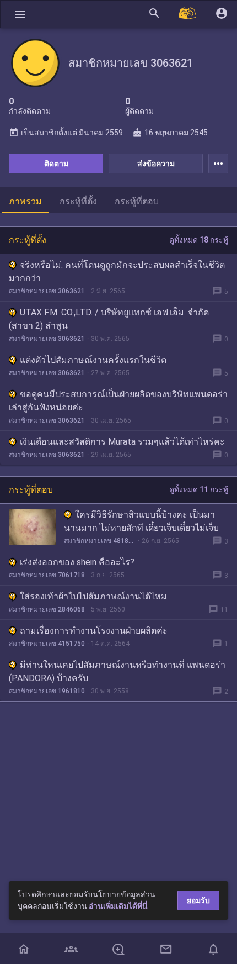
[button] (20, 14)
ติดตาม (56, 163)
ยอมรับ (198, 900)
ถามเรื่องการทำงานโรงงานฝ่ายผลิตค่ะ (94, 630)
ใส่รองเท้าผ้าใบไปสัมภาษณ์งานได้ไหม (93, 596)
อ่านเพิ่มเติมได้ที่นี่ (118, 906)
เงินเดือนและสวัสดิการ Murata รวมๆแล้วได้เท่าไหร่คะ (122, 441)
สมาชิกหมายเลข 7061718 (47, 575)
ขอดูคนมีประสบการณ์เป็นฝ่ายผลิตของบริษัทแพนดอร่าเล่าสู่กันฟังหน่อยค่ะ (118, 401)
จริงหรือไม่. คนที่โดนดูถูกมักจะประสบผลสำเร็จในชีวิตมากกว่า (117, 271)
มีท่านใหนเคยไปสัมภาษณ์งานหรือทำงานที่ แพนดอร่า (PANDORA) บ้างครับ (117, 671)
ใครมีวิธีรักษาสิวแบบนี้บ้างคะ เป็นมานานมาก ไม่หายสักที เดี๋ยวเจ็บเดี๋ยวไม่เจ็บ (141, 521)
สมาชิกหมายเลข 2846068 (47, 609)
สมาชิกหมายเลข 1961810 (47, 691)
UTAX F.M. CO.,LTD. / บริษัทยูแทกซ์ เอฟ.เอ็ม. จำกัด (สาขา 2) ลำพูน (109, 319)
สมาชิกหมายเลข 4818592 (100, 541)
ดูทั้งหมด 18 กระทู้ (198, 240)
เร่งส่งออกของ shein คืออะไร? (77, 562)
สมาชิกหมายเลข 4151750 (47, 643)
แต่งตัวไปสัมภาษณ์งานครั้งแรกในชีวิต (93, 360)
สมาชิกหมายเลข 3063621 (47, 291)
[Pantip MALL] (188, 14)
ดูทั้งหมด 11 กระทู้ (198, 489)
